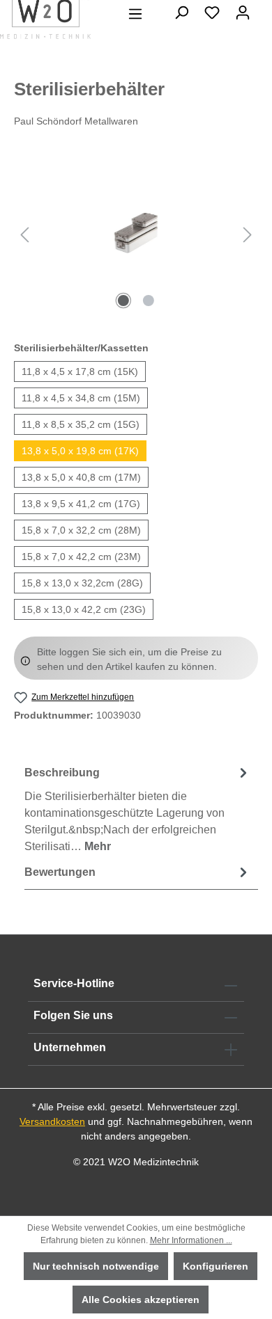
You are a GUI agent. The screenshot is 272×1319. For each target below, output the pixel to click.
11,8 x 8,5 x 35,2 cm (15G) (80, 424)
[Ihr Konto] (242, 12)
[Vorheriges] (24, 234)
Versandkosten (52, 1121)
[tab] (137, 808)
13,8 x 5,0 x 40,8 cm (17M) (81, 477)
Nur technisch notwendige (96, 1266)
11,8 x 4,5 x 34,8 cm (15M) (81, 397)
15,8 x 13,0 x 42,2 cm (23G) (84, 609)
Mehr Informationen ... (191, 1240)
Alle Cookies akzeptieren (140, 1299)
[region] (136, 235)
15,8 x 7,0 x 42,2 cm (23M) (81, 556)
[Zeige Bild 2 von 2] (148, 300)
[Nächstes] (247, 234)
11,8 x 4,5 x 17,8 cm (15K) (80, 371)
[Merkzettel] (212, 12)
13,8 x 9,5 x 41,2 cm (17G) (81, 503)
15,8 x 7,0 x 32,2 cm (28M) (81, 530)
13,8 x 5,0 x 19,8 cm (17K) (80, 450)
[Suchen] (181, 12)
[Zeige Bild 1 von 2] (123, 300)
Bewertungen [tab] (60, 872)
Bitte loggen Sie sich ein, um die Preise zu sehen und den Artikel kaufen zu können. (129, 659)
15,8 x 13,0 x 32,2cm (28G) (82, 583)
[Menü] (135, 14)
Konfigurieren (215, 1266)
